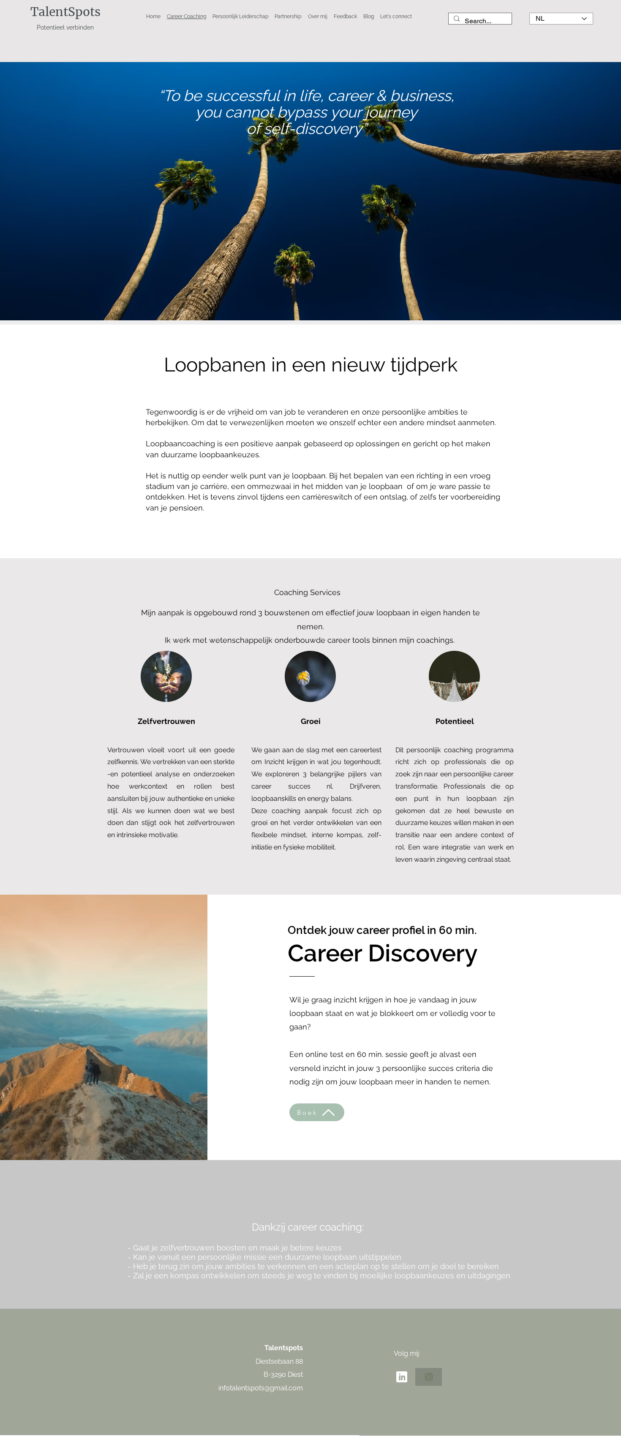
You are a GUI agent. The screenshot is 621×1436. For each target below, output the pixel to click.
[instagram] (428, 1377)
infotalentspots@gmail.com (260, 1388)
